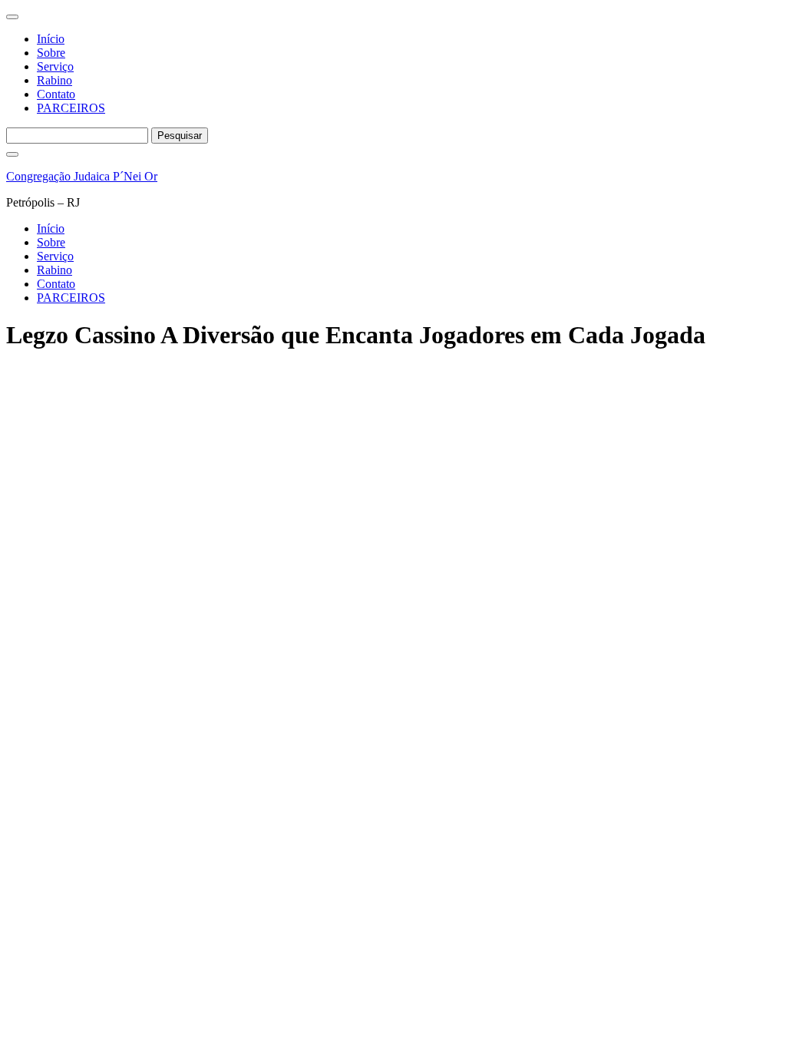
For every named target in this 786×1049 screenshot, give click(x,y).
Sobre (51, 52)
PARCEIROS (71, 107)
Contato (56, 94)
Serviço (55, 66)
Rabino (54, 80)
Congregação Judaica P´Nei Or (81, 176)
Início (50, 38)
